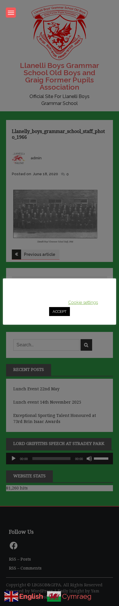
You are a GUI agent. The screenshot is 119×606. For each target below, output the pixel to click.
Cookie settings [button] (83, 302)
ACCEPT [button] (59, 311)
